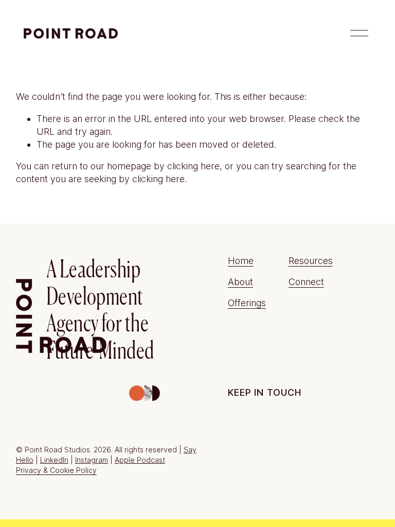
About (240, 281)
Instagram (91, 459)
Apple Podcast (140, 459)
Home (241, 260)
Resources (311, 260)
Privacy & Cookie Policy (56, 470)
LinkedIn (54, 459)
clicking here (193, 166)
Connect (306, 281)
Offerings (247, 302)
